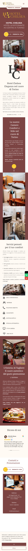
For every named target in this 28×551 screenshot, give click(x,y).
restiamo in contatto (12, 338)
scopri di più (12, 114)
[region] (14, 541)
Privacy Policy (8, 540)
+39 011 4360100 (14, 505)
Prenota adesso (14, 7)
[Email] (26, 278)
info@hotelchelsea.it (14, 511)
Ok (14, 544)
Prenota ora (18, 34)
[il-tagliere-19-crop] (14, 422)
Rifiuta (14, 548)
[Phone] (26, 275)
